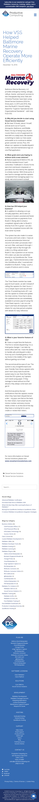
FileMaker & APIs (9, 596)
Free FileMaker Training (11, 601)
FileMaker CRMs (7, 541)
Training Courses (19, 742)
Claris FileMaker (19, 675)
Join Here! (30, 6)
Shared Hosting (19, 718)
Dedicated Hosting (19, 716)
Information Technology (11, 531)
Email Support (19, 732)
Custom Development (19, 702)
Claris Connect (6, 536)
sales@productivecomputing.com (20, 761)
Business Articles (7, 524)
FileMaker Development (19, 696)
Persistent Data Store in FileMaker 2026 (14, 502)
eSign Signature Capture (11, 564)
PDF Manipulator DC (10, 583)
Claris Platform (19, 677)
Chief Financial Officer (10, 529)
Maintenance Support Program (19, 704)
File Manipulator (9, 566)
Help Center (19, 730)
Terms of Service (19, 781)
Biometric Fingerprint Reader (12, 556)
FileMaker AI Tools (9, 598)
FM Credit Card (19, 657)
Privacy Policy (9, 781)
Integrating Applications (19, 700)
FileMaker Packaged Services (19, 698)
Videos (19, 738)
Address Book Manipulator (12, 554)
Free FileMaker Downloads (10, 603)
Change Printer (8, 559)
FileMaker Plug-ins (7, 551)
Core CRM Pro (19, 684)
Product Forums (19, 734)
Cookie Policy (30, 781)
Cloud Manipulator (9, 561)
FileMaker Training (7, 593)
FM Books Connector (10, 569)
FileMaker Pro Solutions (9, 586)
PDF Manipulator (19, 665)
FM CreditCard (8, 574)
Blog (19, 740)
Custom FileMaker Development (11, 539)
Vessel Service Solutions (14, 473)
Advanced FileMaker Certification (12, 500)
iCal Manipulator (9, 579)
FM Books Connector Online (12, 571)
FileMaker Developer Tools (10, 544)
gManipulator (8, 576)
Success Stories (9, 534)
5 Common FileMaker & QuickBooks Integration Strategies (19, 512)
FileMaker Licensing (8, 549)
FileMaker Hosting (7, 546)
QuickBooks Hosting (8, 608)
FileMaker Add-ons (9, 588)
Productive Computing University (12, 606)
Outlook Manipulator (10, 581)
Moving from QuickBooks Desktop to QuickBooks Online (19, 509)
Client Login (19, 736)
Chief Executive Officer (11, 526)
